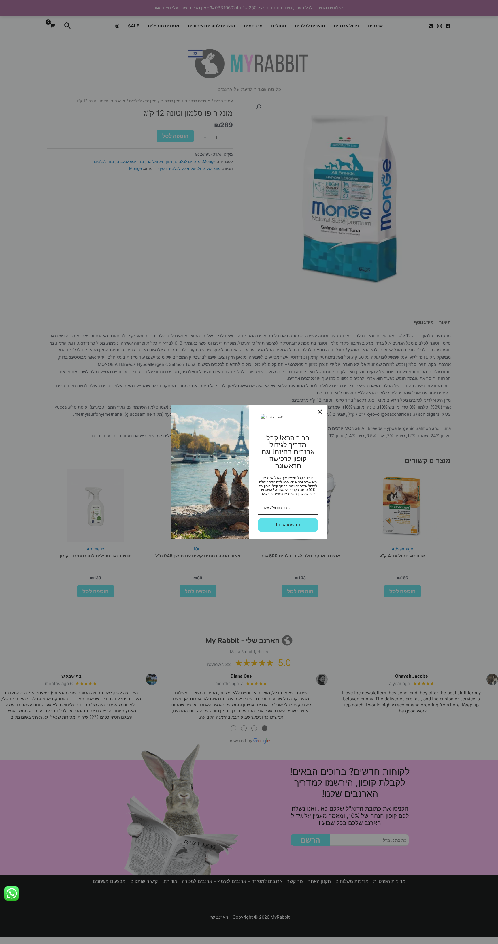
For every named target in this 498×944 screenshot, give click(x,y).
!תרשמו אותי (288, 525)
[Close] (320, 412)
